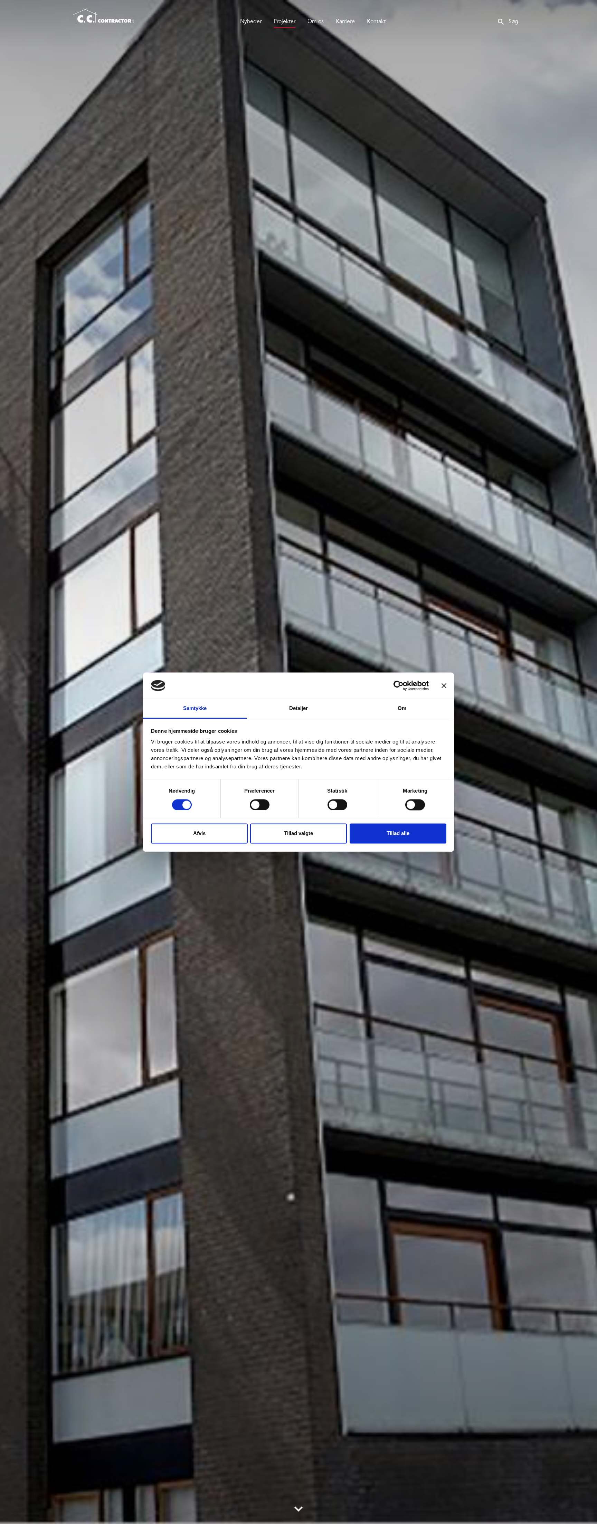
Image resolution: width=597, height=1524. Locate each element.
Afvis (199, 833)
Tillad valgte (298, 833)
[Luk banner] (444, 685)
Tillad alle (398, 833)
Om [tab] (402, 708)
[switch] (259, 804)
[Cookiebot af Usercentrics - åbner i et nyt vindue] (398, 685)
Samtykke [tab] (195, 708)
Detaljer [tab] (298, 708)
